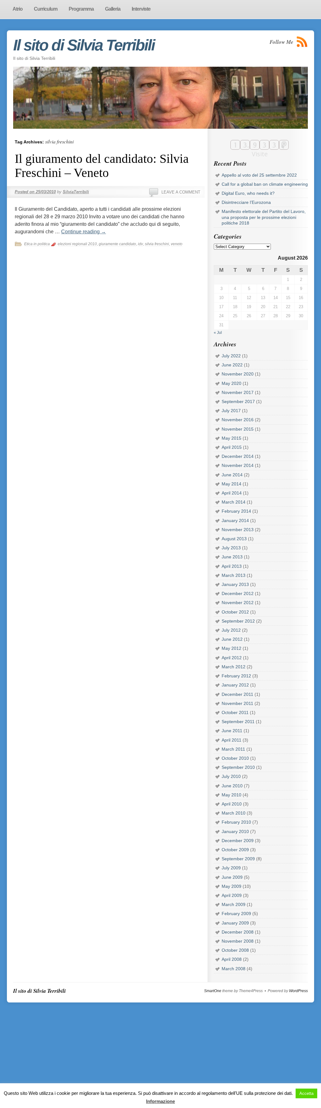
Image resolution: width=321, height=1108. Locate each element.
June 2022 (232, 364)
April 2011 (231, 740)
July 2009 (231, 867)
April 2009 (232, 895)
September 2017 (238, 401)
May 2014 (231, 483)
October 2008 (235, 950)
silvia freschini (157, 244)
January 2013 (235, 584)
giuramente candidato (117, 244)
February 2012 (236, 675)
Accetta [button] (306, 1093)
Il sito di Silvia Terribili (84, 45)
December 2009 (238, 840)
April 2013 (232, 566)
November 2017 (238, 392)
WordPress (298, 991)
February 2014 (236, 511)
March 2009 (233, 904)
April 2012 (232, 657)
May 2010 (231, 794)
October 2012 (235, 611)
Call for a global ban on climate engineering (265, 184)
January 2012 (235, 684)
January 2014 (235, 520)
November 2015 (238, 429)
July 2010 (231, 776)
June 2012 (232, 639)
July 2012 (231, 630)
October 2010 (235, 758)
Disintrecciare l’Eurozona (246, 202)
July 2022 (231, 355)
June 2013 (232, 556)
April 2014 (232, 492)
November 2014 (238, 465)
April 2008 (232, 959)
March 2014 (233, 502)
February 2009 (236, 913)
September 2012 (238, 621)
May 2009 (231, 886)
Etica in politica (37, 244)
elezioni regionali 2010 (77, 244)
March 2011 (233, 749)
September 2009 (238, 858)
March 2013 (233, 575)
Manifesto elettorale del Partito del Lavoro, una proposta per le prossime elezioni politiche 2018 (264, 217)
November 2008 (238, 941)
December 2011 (237, 694)
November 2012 (238, 602)
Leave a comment (180, 192)
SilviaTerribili (76, 191)
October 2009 (235, 849)
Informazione (160, 1101)
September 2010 (238, 767)
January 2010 (235, 831)
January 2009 (235, 922)
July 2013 (231, 547)
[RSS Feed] (302, 41)
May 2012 (231, 648)
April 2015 (232, 447)
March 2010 (233, 812)
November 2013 (238, 529)
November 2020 (238, 373)
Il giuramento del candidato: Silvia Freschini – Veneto (102, 166)
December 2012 (238, 593)
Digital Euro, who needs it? (248, 193)
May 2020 (231, 383)
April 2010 (232, 803)
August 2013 (234, 538)
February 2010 (236, 822)
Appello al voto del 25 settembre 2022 (259, 175)
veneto (176, 244)
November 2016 (238, 419)
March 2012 (233, 666)
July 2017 (231, 410)
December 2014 (238, 456)
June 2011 (232, 730)
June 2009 (232, 877)
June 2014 (232, 474)
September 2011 (238, 721)
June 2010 (232, 785)
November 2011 (237, 703)
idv (140, 244)
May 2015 (231, 438)
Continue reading (83, 231)
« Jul (218, 332)
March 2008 (233, 968)
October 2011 (235, 712)
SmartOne (212, 991)
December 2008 (238, 932)
